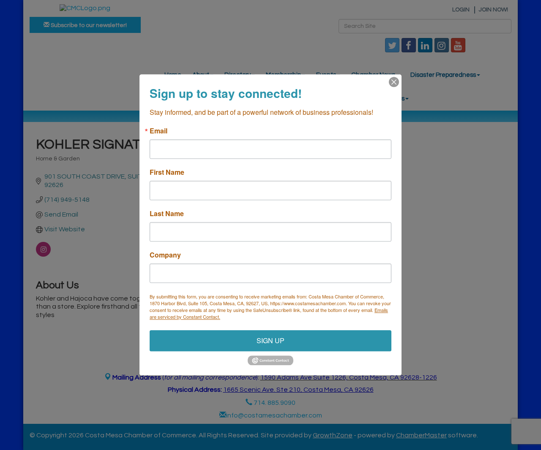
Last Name (167, 213)
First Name (167, 172)
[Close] (394, 82)
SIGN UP (270, 340)
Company (165, 255)
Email (158, 130)
